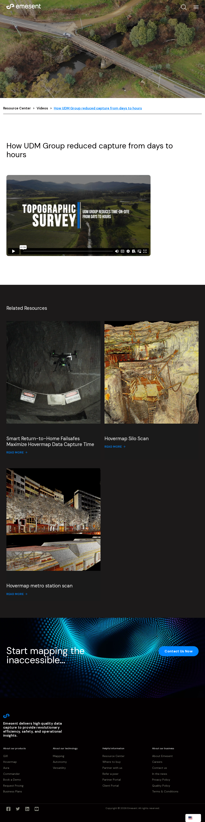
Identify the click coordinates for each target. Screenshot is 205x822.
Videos (42, 108)
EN (196, 818)
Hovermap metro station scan (39, 586)
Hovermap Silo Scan (127, 438)
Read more (15, 452)
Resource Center (17, 108)
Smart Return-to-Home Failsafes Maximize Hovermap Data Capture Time (50, 441)
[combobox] (193, 818)
